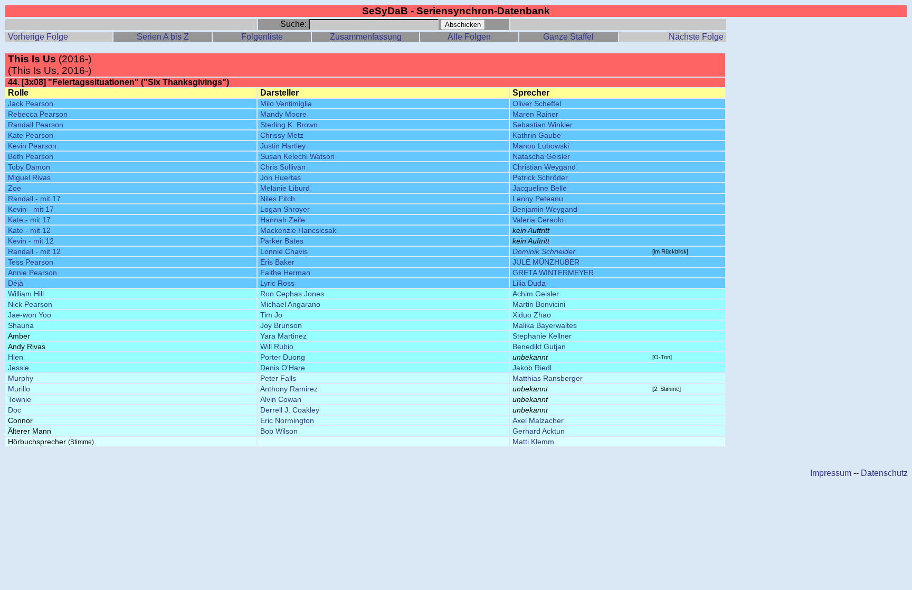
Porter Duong (282, 357)
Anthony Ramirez (289, 389)
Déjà (15, 283)
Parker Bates (281, 241)
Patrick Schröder (540, 177)
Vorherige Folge (38, 36)
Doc (14, 410)
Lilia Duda (529, 283)
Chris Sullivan (283, 167)
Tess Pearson (30, 262)
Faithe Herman (285, 272)
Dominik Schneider (543, 251)
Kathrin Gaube (536, 135)
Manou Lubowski (540, 146)
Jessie (18, 367)
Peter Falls (278, 378)
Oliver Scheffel (536, 103)
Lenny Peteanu (537, 198)
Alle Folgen (469, 36)
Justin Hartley (283, 146)
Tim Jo (271, 315)
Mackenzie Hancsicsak (298, 230)
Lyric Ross (277, 283)
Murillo (19, 389)
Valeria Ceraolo (538, 220)
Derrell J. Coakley (289, 410)
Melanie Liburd (285, 188)
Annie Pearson (32, 272)
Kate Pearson (30, 135)
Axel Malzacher (538, 420)
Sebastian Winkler (542, 124)
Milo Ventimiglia (286, 103)
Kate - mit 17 (29, 220)
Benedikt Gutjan (539, 346)
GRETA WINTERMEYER (553, 272)
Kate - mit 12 (29, 230)
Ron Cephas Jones (292, 293)
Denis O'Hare (282, 367)
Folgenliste (262, 36)
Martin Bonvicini (538, 304)
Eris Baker (277, 262)
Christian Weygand (544, 167)
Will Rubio (276, 346)
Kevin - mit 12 (31, 241)
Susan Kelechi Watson (297, 156)
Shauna (21, 325)
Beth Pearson (30, 156)
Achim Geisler (535, 293)
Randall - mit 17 (34, 198)
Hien (15, 357)
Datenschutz (884, 473)
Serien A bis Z (163, 36)
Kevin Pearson (32, 146)
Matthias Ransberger (547, 378)
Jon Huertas (280, 177)
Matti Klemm (533, 441)
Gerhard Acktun (538, 431)
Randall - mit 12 (34, 251)
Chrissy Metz (281, 135)
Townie (19, 399)
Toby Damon (29, 167)
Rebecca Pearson (38, 114)
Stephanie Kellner (542, 336)
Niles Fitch (277, 198)
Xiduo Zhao (531, 315)
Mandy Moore (283, 114)
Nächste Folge (696, 36)
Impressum (830, 473)
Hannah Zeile (282, 220)
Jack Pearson (30, 103)
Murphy (20, 378)
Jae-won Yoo (29, 315)
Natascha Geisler (541, 156)
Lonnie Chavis (284, 251)
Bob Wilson (279, 431)
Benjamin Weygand (544, 209)
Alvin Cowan (280, 399)
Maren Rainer (535, 114)
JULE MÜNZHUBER (546, 262)
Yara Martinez (283, 336)
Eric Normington (287, 420)
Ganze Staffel (568, 36)
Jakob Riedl (532, 367)
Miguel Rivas (29, 177)
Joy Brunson (281, 325)
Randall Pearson (35, 124)
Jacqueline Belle (539, 188)
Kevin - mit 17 (31, 209)
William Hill (26, 293)
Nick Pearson (30, 304)
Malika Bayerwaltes (544, 325)
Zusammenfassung (366, 36)
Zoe (14, 188)
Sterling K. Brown (289, 124)
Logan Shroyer (285, 209)
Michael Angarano (290, 304)
